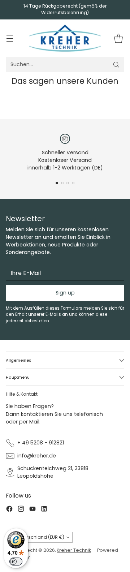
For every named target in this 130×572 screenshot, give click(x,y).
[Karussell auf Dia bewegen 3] (67, 183)
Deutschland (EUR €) (41, 537)
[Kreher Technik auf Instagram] (21, 509)
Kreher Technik (74, 550)
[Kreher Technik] (65, 38)
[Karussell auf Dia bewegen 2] (62, 183)
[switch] (15, 561)
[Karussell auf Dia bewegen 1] (57, 183)
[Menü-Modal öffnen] (9, 38)
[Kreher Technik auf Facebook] (9, 509)
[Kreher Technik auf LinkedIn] (44, 509)
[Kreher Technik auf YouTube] (32, 509)
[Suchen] (116, 64)
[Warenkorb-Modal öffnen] (118, 38)
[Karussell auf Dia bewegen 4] (73, 183)
